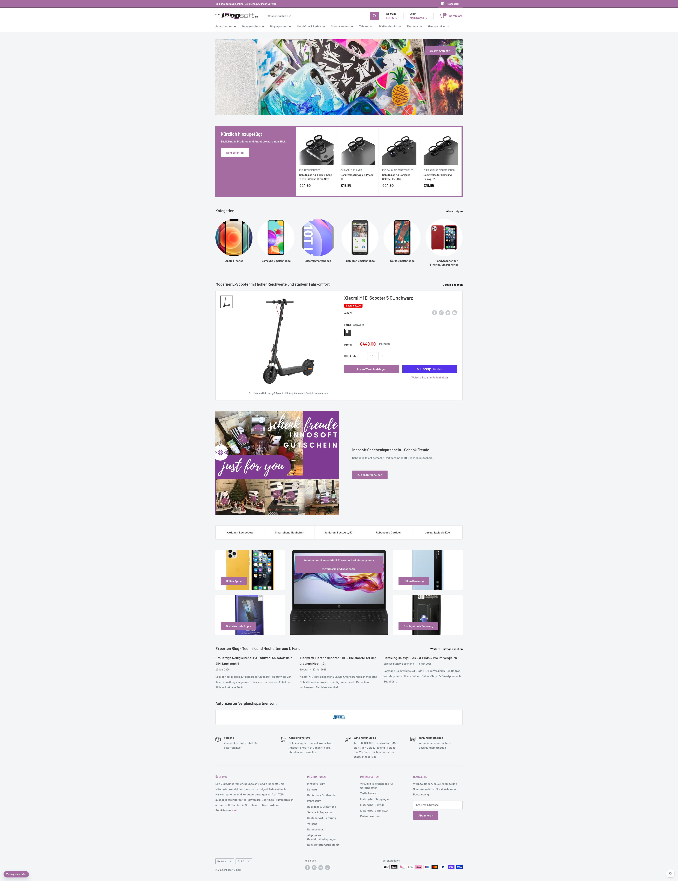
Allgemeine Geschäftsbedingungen (322, 837)
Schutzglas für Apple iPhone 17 (357, 176)
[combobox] (317, 16)
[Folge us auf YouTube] (320, 867)
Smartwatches (340, 26)
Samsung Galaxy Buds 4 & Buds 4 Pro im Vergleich (420, 658)
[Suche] (374, 16)
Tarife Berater (368, 793)
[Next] (462, 161)
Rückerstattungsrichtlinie (323, 844)
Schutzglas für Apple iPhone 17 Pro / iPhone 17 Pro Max (315, 176)
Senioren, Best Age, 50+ (339, 532)
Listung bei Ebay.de (372, 804)
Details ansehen (453, 284)
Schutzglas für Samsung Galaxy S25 (438, 176)
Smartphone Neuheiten (289, 532)
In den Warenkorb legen (371, 369)
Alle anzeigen (454, 211)
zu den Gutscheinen (370, 474)
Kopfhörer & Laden (309, 26)
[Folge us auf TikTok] (327, 867)
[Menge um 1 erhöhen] (382, 356)
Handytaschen (251, 26)
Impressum (314, 800)
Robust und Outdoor (388, 532)
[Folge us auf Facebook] (307, 867)
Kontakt (312, 789)
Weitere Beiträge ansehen (446, 648)
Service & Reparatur (319, 812)
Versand (312, 823)
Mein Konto (417, 17)
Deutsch (221, 861)
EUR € (240, 861)
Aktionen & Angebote (240, 532)
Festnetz (412, 26)
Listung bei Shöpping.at (375, 799)
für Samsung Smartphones (397, 170)
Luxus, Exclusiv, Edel (438, 532)
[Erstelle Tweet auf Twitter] (447, 312)
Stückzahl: (351, 356)
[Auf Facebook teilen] (434, 312)
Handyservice (436, 26)
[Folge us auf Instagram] (314, 867)
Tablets (363, 26)
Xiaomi (348, 312)
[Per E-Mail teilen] (454, 312)
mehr (235, 810)
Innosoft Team (316, 783)
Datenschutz (315, 829)
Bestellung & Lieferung (321, 817)
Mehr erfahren (235, 152)
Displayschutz (278, 26)
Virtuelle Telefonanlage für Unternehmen (376, 785)
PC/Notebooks (388, 26)
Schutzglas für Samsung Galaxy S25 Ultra (396, 176)
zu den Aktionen (440, 50)
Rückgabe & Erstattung (321, 806)
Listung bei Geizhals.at (374, 810)
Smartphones (223, 26)
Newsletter (453, 3)
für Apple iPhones (309, 170)
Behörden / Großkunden (322, 795)
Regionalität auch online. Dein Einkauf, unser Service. (246, 3)
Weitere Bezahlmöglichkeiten (429, 377)
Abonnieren (425, 815)
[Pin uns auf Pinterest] (441, 312)
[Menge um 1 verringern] (363, 356)
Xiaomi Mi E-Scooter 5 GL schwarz (378, 298)
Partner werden (370, 816)
